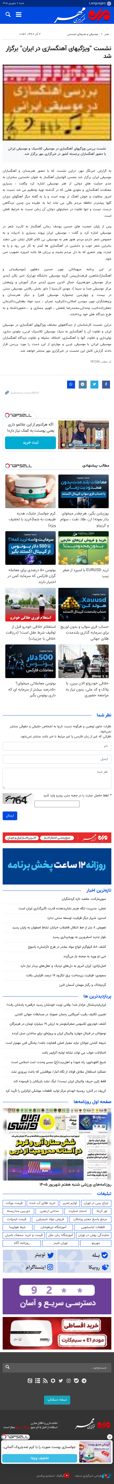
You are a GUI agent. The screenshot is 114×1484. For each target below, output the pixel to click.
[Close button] (110, 1437)
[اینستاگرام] (68, 1381)
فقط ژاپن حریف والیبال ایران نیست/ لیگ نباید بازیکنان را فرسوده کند (59, 1081)
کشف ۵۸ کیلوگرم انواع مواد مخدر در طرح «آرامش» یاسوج (67, 947)
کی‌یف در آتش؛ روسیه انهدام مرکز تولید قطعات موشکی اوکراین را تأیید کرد (56, 1091)
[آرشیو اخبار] (37, 1381)
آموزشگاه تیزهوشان (53, 1227)
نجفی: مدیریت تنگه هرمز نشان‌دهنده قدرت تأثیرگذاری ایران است (62, 908)
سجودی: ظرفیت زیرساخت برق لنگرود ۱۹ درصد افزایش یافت (66, 975)
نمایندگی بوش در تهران (93, 1235)
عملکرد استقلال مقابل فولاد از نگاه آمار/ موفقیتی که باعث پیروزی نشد (58, 1072)
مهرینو (96, 1243)
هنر (106, 34)
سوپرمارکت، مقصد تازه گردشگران (84, 899)
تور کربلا (102, 1211)
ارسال (10, 815)
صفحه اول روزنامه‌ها (92, 1102)
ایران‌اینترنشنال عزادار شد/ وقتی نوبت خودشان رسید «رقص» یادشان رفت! (56, 1005)
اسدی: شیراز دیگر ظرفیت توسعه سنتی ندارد (76, 918)
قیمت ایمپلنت (16, 1219)
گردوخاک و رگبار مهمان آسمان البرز (82, 985)
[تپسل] (7, 415)
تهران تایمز (61, 1243)
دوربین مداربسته (18, 1211)
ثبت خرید (30, 442)
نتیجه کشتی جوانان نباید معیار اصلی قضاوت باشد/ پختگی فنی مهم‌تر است (56, 1043)
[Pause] (63, 445)
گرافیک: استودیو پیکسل (50, 1476)
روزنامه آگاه (21, 1243)
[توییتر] (61, 1381)
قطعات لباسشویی (93, 1227)
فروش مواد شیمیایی (50, 1219)
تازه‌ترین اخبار (98, 890)
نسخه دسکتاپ (57, 1399)
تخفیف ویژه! (40, 1458)
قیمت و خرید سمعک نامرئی (24, 1235)
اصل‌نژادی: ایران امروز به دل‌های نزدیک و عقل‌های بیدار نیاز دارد (63, 966)
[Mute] (71, 445)
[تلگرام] (84, 1381)
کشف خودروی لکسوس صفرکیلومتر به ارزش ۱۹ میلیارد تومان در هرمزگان (58, 1024)
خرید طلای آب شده (42, 1203)
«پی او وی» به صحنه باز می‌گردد (84, 956)
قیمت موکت (14, 1203)
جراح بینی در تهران (96, 1203)
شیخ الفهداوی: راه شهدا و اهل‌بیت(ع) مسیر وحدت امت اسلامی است (58, 1062)
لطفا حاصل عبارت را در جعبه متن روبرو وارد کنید (77, 795)
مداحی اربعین (49, 1211)
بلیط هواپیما (17, 1227)
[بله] (76, 1381)
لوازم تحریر (70, 1203)
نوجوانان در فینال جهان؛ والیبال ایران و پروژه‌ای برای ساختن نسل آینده (59, 1033)
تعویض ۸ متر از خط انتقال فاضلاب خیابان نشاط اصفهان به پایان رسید (59, 927)
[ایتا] (30, 1381)
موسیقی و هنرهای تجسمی (82, 34)
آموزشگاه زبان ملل (60, 1235)
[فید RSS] (45, 1381)
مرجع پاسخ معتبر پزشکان (90, 1219)
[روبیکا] (53, 1381)
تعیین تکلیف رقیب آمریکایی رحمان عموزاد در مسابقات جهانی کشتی (60, 1014)
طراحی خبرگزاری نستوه (88, 1476)
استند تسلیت (78, 1211)
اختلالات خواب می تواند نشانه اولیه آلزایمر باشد (74, 1053)
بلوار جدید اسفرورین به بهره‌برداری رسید (79, 937)
